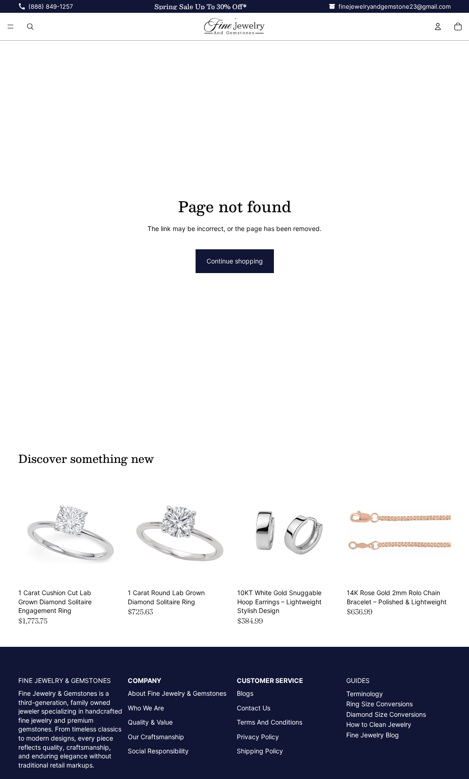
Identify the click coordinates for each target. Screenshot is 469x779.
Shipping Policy (260, 751)
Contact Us (253, 708)
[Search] (30, 26)
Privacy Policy (258, 737)
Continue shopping (235, 261)
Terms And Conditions (269, 722)
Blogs (245, 693)
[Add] (108, 570)
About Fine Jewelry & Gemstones (177, 693)
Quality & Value (150, 722)
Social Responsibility (158, 751)
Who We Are (146, 708)
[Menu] (10, 26)
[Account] (438, 26)
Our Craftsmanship (156, 737)
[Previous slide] (28, 533)
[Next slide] (112, 533)
